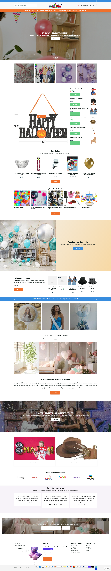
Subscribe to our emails (48, 552)
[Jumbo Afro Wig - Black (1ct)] (93, 101)
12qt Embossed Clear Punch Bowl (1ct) (22, 174)
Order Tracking (89, 548)
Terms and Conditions (75, 552)
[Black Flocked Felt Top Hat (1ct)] (82, 280)
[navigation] (53, 58)
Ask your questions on (23, 551)
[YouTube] (66, 546)
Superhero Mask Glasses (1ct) (76, 88)
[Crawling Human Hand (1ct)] (93, 140)
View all (55, 181)
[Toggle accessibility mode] (96, 1)
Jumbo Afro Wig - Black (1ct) (76, 98)
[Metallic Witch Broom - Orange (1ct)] (93, 130)
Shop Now (55, 38)
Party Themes (72, 10)
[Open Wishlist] (75, 5)
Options (75, 94)
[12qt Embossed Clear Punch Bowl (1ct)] (22, 164)
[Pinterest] (51, 546)
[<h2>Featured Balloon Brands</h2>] (20, 477)
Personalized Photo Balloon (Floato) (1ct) (72, 174)
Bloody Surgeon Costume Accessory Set (79, 108)
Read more (33, 242)
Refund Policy (74, 547)
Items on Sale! (82, 10)
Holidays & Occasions (50, 10)
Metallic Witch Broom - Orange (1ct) (78, 127)
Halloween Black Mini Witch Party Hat (52, 288)
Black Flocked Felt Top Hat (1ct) (82, 287)
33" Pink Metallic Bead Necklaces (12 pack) (38, 174)
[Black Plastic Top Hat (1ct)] (92, 280)
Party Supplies (62, 10)
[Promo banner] (34, 463)
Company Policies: (76, 543)
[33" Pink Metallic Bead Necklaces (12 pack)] (39, 164)
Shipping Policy (74, 550)
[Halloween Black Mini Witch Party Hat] (52, 280)
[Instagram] (45, 546)
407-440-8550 (19, 548)
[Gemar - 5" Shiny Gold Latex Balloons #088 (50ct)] (89, 164)
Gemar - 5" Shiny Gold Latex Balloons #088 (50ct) (89, 174)
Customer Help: (90, 543)
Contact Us (88, 547)
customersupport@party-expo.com (24, 549)
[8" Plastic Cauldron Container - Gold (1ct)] (93, 120)
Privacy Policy (74, 545)
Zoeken (35, 5)
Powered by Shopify (27, 567)
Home (26, 10)
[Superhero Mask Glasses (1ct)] (93, 91)
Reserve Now (24, 78)
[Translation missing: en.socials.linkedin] (48, 546)
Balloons (31, 10)
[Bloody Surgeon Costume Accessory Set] (93, 111)
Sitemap (87, 550)
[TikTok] (58, 546)
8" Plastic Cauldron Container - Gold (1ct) (79, 117)
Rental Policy (74, 548)
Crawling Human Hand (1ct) (76, 137)
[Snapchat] (55, 546)
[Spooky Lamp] (62, 280)
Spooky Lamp (62, 286)
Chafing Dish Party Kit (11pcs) (55, 173)
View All (55, 213)
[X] (63, 546)
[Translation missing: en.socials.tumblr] (60, 546)
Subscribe (66, 528)
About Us (55, 392)
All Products (18, 289)
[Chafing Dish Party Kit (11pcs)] (55, 164)
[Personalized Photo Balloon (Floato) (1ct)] (72, 164)
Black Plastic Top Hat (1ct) (92, 287)
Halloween (40, 10)
